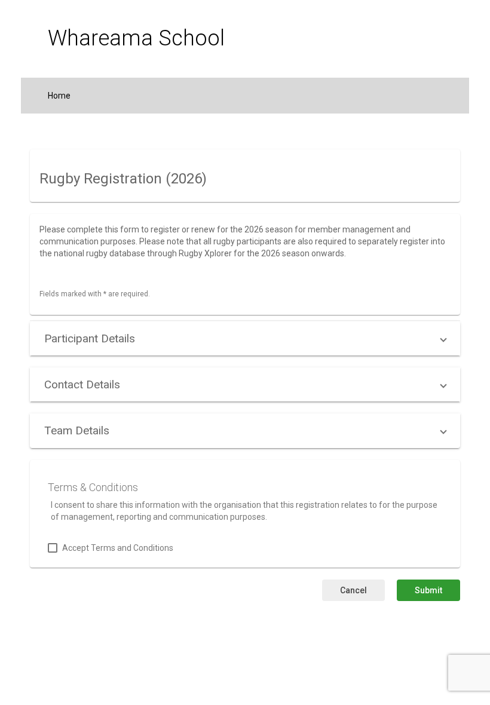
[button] (245, 338)
